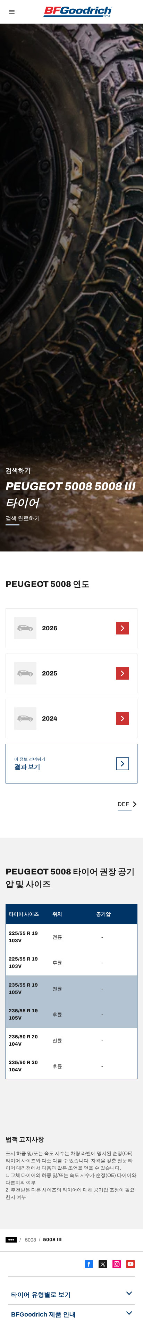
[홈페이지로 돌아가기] (77, 12)
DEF (123, 804)
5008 (30, 1240)
